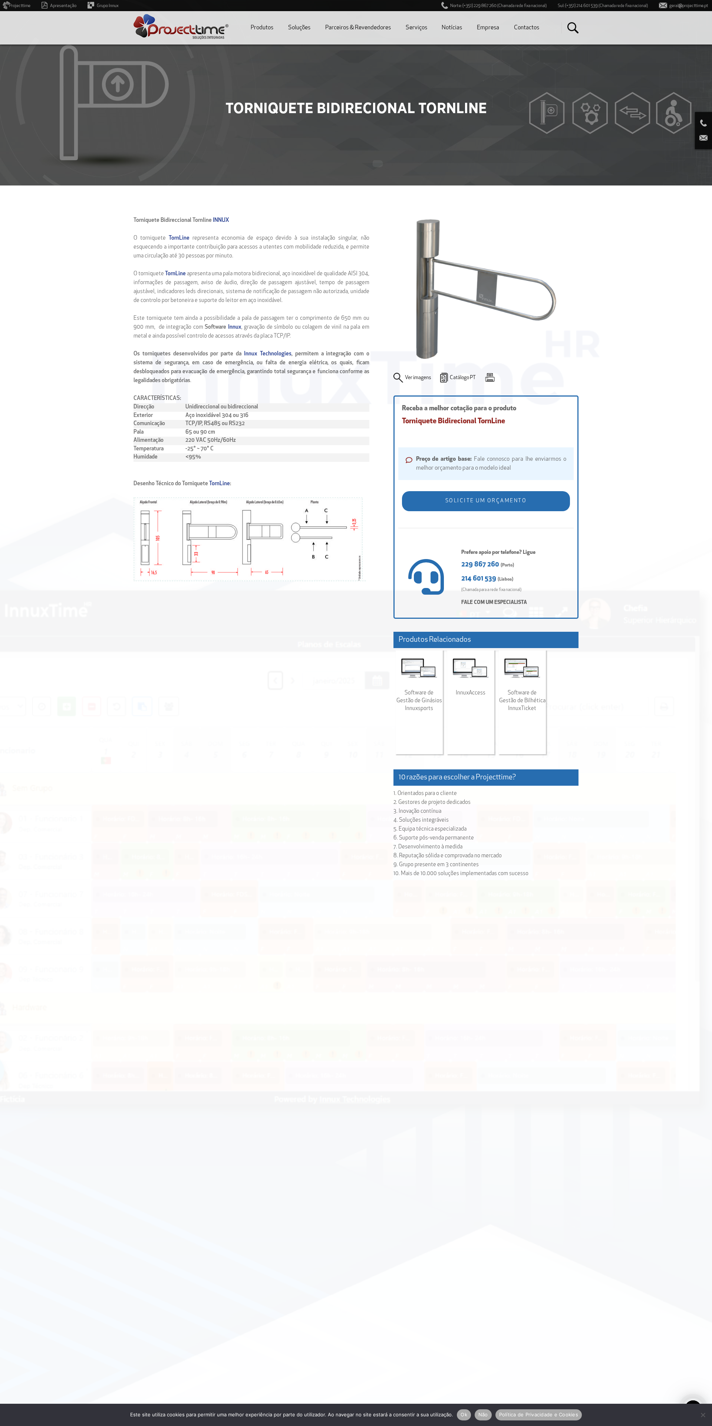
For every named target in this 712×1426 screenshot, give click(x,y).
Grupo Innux (108, 6)
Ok (464, 1414)
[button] (486, 501)
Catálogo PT (463, 378)
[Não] (702, 1415)
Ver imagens (418, 378)
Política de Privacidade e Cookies (538, 1414)
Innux (234, 327)
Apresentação (63, 6)
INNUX (221, 220)
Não (483, 1414)
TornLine (219, 484)
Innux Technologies (267, 354)
